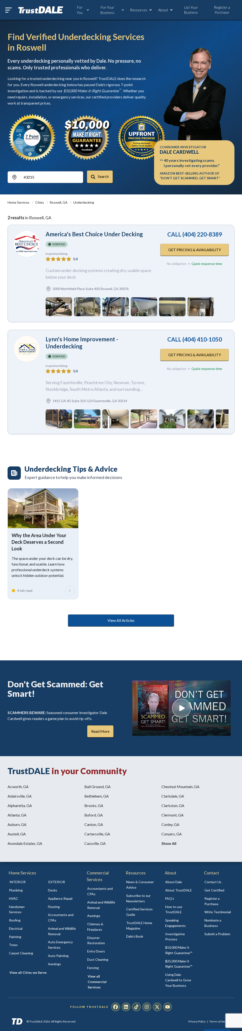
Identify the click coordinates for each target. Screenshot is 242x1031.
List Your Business (191, 9)
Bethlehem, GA (96, 796)
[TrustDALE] (40, 10)
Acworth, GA (18, 786)
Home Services (19, 202)
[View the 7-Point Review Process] (32, 137)
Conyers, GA (171, 834)
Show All (168, 843)
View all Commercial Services (97, 981)
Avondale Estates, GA (25, 843)
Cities (40, 202)
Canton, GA (93, 824)
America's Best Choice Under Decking (94, 234)
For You (80, 10)
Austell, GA (17, 834)
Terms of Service (220, 1021)
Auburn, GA (17, 824)
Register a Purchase (222, 9)
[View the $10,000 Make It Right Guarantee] (87, 137)
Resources (138, 10)
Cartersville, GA (97, 834)
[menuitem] (23, 890)
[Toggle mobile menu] (8, 10)
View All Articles (121, 620)
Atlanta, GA (17, 815)
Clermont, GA (172, 815)
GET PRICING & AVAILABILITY (194, 249)
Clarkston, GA (172, 805)
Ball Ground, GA (97, 786)
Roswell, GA (59, 202)
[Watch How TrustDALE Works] (181, 708)
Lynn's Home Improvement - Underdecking (82, 343)
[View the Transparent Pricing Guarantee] (141, 137)
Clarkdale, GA (172, 796)
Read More (100, 731)
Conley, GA (170, 824)
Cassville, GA (95, 843)
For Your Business (107, 10)
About (163, 10)
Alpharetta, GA (20, 805)
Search (103, 176)
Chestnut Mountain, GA (180, 786)
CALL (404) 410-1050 (194, 339)
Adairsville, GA (20, 796)
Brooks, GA (93, 805)
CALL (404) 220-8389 (194, 234)
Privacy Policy (197, 1021)
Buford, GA (93, 815)
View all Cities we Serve (28, 972)
